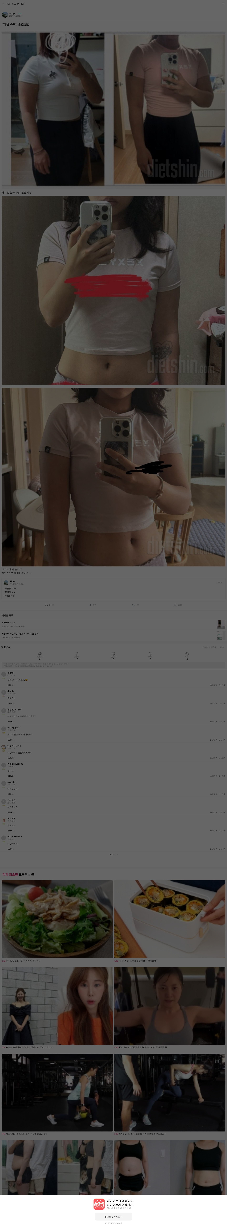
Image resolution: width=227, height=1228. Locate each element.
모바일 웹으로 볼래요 (113, 1223)
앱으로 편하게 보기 (113, 1216)
